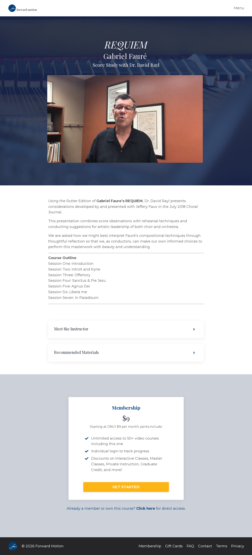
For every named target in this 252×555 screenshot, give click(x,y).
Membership (150, 546)
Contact (205, 546)
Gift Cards (174, 546)
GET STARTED (126, 487)
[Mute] (199, 159)
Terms (221, 546)
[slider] (129, 159)
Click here (145, 508)
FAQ (190, 546)
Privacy (237, 546)
